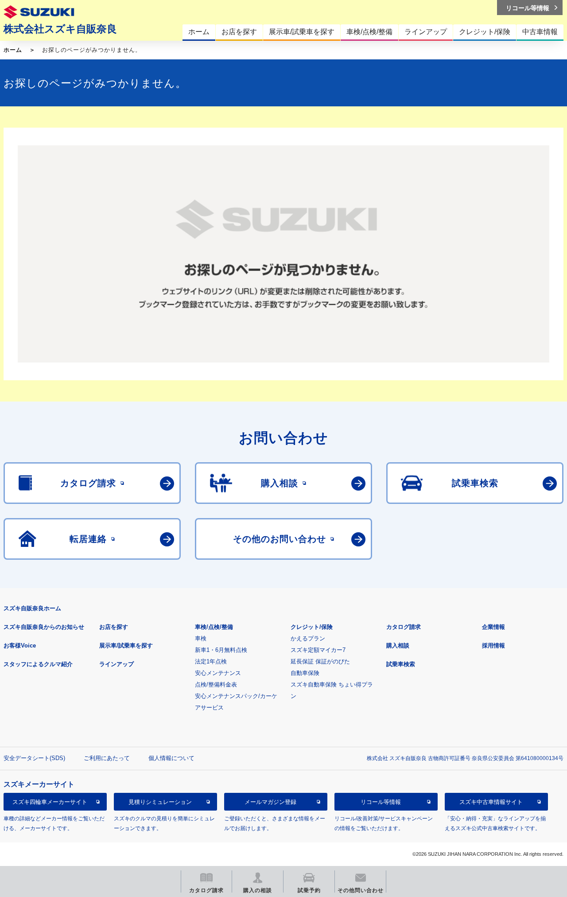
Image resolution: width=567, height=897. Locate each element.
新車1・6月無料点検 (221, 650)
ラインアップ (116, 664)
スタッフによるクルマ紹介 (38, 664)
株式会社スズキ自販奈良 (60, 29)
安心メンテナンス (218, 673)
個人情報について (171, 758)
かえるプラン (308, 638)
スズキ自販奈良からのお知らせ (44, 627)
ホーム (13, 50)
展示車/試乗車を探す (126, 645)
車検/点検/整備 (214, 627)
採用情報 (493, 645)
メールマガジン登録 (270, 802)
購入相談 (397, 645)
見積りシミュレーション (160, 802)
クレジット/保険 (312, 627)
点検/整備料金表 (216, 684)
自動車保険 (305, 673)
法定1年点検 (211, 661)
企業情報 (493, 627)
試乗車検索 (400, 664)
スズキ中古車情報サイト (491, 802)
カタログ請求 (403, 627)
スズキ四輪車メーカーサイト (49, 802)
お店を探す (113, 627)
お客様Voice (20, 645)
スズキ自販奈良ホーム (32, 608)
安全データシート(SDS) (34, 758)
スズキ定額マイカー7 (318, 650)
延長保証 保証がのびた (320, 661)
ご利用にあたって (107, 758)
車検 (200, 638)
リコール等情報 (381, 802)
